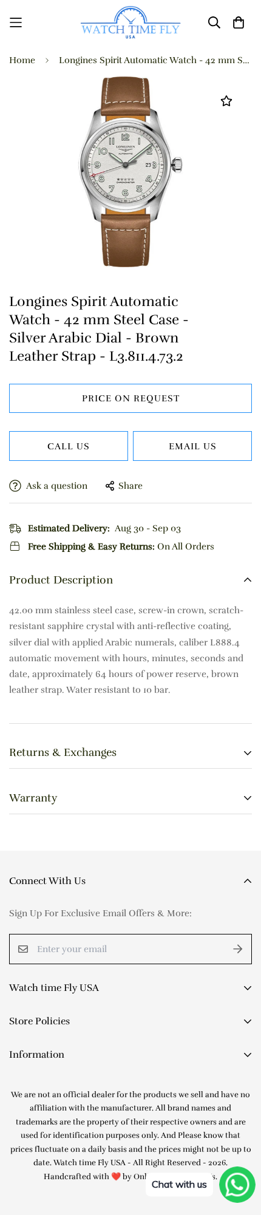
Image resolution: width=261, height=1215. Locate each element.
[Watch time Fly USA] (131, 22)
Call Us (68, 446)
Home (22, 60)
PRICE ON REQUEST (131, 398)
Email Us (193, 446)
